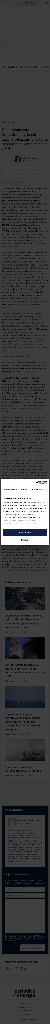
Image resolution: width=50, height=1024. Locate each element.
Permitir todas (25, 532)
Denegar (25, 540)
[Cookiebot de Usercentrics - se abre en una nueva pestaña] (36, 482)
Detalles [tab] (24, 489)
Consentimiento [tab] (10, 489)
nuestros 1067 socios (23, 502)
